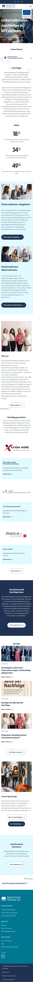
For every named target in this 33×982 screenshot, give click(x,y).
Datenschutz (5, 972)
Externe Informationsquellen (10, 947)
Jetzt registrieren (15, 625)
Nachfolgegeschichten (8, 931)
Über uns (4, 925)
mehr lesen (6, 474)
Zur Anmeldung (15, 824)
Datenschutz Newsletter (9, 976)
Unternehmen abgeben (11, 237)
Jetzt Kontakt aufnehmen (14, 883)
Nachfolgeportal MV (20, 2)
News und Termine (6, 928)
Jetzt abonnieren (15, 864)
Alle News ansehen (15, 752)
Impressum (5, 968)
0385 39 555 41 (12, 1)
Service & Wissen (6, 940)
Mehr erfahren (15, 405)
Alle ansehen (15, 571)
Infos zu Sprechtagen (15, 817)
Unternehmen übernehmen (12, 305)
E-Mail (15, 1)
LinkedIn (3, 956)
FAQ (2, 944)
